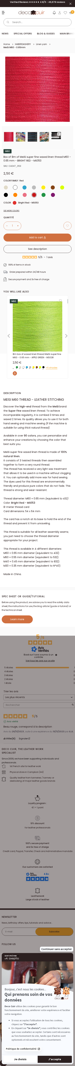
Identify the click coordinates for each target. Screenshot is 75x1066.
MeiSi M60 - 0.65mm (14, 47)
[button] (54, 13)
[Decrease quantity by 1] (6, 226)
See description (37, 249)
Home (6, 44)
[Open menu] (4, 12)
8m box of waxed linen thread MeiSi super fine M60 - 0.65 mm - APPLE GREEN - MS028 (37, 356)
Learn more (17, 619)
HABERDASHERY (23, 44)
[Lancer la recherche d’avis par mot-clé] (72, 705)
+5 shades (51, 368)
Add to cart (36, 237)
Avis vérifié (12, 721)
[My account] (59, 12)
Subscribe (54, 931)
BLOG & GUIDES (46, 33)
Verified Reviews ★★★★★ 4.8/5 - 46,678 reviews (37, 2)
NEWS (5, 33)
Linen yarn (41, 44)
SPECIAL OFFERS (23, 33)
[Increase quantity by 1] (19, 226)
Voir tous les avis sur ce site (40, 660)
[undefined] (56, 654)
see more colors (11, 210)
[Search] (8, 22)
